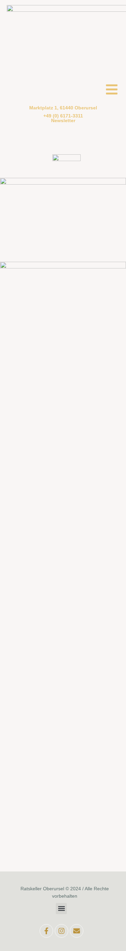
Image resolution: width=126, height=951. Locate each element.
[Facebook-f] (46, 931)
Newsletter (63, 120)
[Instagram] (61, 931)
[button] (61, 908)
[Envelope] (76, 931)
